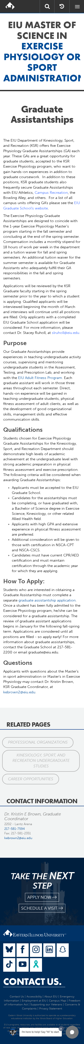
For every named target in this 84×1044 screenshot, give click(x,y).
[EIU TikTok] (9, 965)
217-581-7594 (14, 829)
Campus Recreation (51, 192)
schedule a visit (39, 908)
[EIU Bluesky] (9, 950)
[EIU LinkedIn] (49, 950)
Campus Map (57, 1000)
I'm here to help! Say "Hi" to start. (40, 1031)
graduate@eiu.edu (43, 652)
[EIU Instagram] (36, 950)
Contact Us (17, 996)
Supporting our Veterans (46, 1004)
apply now (39, 897)
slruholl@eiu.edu (65, 332)
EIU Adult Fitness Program (40, 378)
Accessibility (34, 996)
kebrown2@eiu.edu (19, 692)
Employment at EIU (34, 1000)
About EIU (50, 996)
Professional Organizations (38, 742)
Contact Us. (32, 981)
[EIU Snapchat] (63, 950)
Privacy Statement (50, 1008)
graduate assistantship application (47, 600)
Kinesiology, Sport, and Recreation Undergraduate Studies (41, 760)
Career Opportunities (30, 779)
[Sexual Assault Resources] (36, 965)
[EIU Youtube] (23, 965)
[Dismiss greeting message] (61, 1028)
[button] (72, 1032)
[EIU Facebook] (23, 950)
